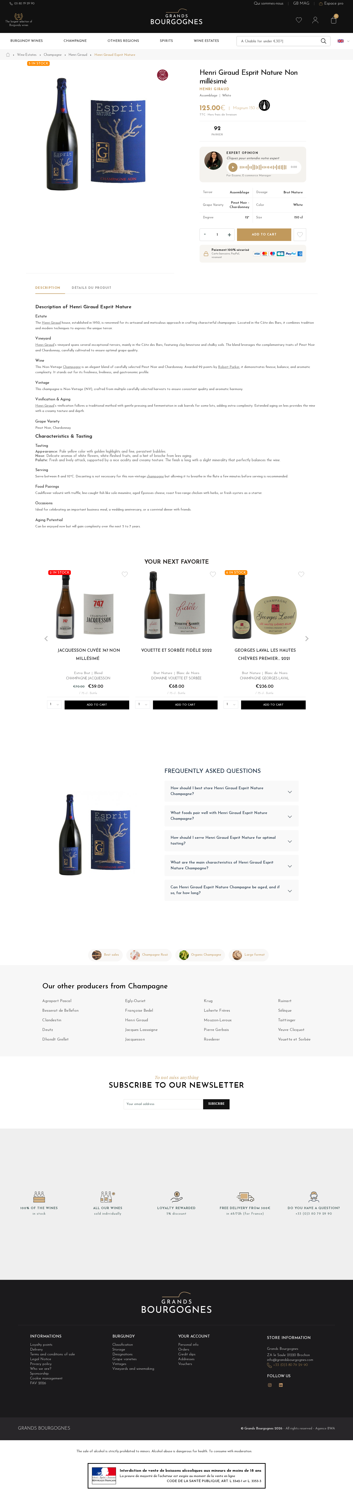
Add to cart (264, 234)
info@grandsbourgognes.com (290, 1360)
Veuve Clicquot (291, 1030)
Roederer (212, 1040)
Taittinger (287, 1020)
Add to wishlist (300, 235)
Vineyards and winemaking (133, 1369)
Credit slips (186, 1354)
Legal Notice (40, 1359)
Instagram (270, 1385)
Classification (122, 1345)
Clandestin (51, 1020)
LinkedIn (281, 1385)
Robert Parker (228, 367)
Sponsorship (39, 1374)
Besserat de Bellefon (60, 1011)
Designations (122, 1354)
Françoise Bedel (139, 1011)
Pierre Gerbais (216, 1030)
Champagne (72, 367)
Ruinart (285, 1001)
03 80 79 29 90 (24, 3)
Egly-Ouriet (135, 1001)
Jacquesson (135, 1040)
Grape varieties (124, 1359)
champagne (155, 476)
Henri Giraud (214, 89)
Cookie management (46, 1378)
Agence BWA (325, 1428)
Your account (194, 1336)
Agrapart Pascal (56, 1001)
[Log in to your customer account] (315, 20)
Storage (118, 1349)
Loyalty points (41, 1345)
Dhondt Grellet (55, 1040)
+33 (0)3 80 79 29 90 (314, 1213)
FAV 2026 (38, 1383)
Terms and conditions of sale (52, 1354)
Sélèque (285, 1011)
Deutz (47, 1030)
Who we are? (40, 1369)
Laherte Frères (217, 1011)
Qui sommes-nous (268, 4)
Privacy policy (41, 1364)
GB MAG (301, 4)
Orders (183, 1349)
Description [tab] (47, 288)
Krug (208, 1001)
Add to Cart (97, 704)
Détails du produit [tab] (91, 288)
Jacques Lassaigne (141, 1030)
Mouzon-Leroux (217, 1020)
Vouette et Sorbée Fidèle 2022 (176, 651)
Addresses (186, 1359)
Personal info (188, 1345)
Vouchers (185, 1364)
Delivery (36, 1349)
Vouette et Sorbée (294, 1040)
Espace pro (333, 4)
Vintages (119, 1364)
